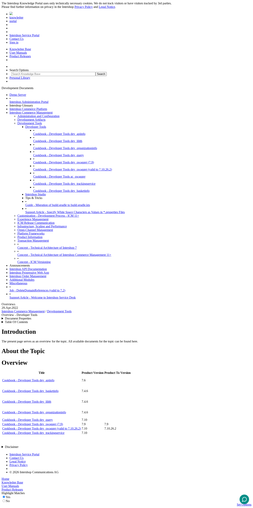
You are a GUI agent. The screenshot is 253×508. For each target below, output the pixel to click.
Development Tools (29, 123)
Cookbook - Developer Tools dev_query (58, 155)
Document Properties (18, 318)
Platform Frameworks (30, 233)
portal (13, 21)
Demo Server (17, 94)
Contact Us (16, 39)
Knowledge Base (20, 49)
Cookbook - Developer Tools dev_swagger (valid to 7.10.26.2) (72, 169)
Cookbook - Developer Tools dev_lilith (57, 141)
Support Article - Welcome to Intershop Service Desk (42, 297)
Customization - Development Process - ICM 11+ (48, 215)
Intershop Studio (35, 194)
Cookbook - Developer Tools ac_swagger (59, 176)
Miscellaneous (18, 283)
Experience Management (32, 219)
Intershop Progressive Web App (29, 272)
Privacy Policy (84, 6)
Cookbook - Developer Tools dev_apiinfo (59, 134)
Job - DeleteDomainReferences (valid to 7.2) (37, 290)
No (8, 501)
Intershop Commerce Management (31, 112)
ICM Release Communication (36, 222)
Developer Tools (35, 126)
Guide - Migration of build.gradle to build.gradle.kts (57, 205)
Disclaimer (11, 447)
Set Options (244, 504)
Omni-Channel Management (35, 230)
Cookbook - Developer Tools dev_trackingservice (64, 183)
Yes (8, 497)
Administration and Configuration (38, 116)
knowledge (16, 17)
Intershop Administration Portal (28, 102)
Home (5, 479)
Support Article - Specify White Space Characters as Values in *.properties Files (75, 212)
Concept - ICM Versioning (34, 262)
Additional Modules (21, 279)
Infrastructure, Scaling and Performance (42, 226)
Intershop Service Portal (24, 35)
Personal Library (19, 77)
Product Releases (20, 56)
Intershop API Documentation (28, 269)
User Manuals (18, 52)
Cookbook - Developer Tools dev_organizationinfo (65, 148)
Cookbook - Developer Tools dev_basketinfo (61, 190)
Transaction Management (33, 240)
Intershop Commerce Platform (28, 109)
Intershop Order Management (27, 276)
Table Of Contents (16, 322)
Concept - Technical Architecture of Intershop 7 (47, 247)
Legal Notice (107, 6)
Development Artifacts (31, 119)
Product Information (29, 237)
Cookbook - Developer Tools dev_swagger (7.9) (63, 162)
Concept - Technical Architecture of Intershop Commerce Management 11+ (64, 254)
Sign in (13, 42)
